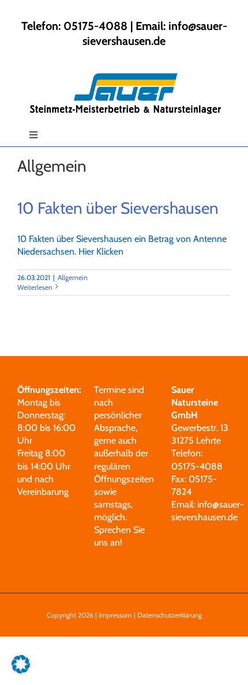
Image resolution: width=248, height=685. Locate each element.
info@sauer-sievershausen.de (154, 33)
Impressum (115, 615)
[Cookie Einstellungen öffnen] (21, 670)
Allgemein (73, 277)
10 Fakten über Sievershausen (118, 208)
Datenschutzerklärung (169, 615)
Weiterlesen (34, 287)
